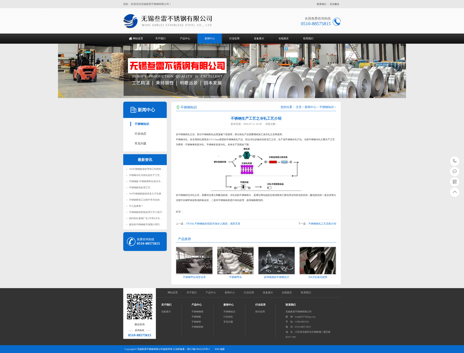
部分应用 (260, 311)
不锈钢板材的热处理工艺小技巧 (145, 212)
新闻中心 (210, 38)
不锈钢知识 (142, 123)
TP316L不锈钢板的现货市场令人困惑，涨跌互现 (213, 223)
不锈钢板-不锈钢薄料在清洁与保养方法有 (150, 181)
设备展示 (259, 38)
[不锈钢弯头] (235, 261)
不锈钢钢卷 (197, 311)
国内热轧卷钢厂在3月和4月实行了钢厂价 (150, 218)
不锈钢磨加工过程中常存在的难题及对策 (150, 199)
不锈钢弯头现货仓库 (194, 277)
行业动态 (140, 133)
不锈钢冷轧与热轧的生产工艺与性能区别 (150, 175)
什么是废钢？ (136, 206)
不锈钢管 (196, 321)
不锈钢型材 (197, 326)
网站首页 (138, 38)
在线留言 (284, 38)
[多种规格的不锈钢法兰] (276, 261)
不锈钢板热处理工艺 (139, 187)
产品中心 (185, 38)
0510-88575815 (455, 161)
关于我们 (160, 38)
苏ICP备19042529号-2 (198, 349)
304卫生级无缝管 (317, 277)
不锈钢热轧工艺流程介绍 (322, 223)
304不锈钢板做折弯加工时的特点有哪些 (150, 169)
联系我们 (321, 4)
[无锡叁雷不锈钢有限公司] (170, 21)
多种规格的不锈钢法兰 (276, 277)
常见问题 (140, 143)
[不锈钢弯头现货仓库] (194, 261)
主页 (299, 107)
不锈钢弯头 (235, 277)
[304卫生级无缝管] (317, 261)
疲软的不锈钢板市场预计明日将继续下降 (150, 224)
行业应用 (234, 38)
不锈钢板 (196, 316)
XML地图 (220, 349)
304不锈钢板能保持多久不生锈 (145, 193)
